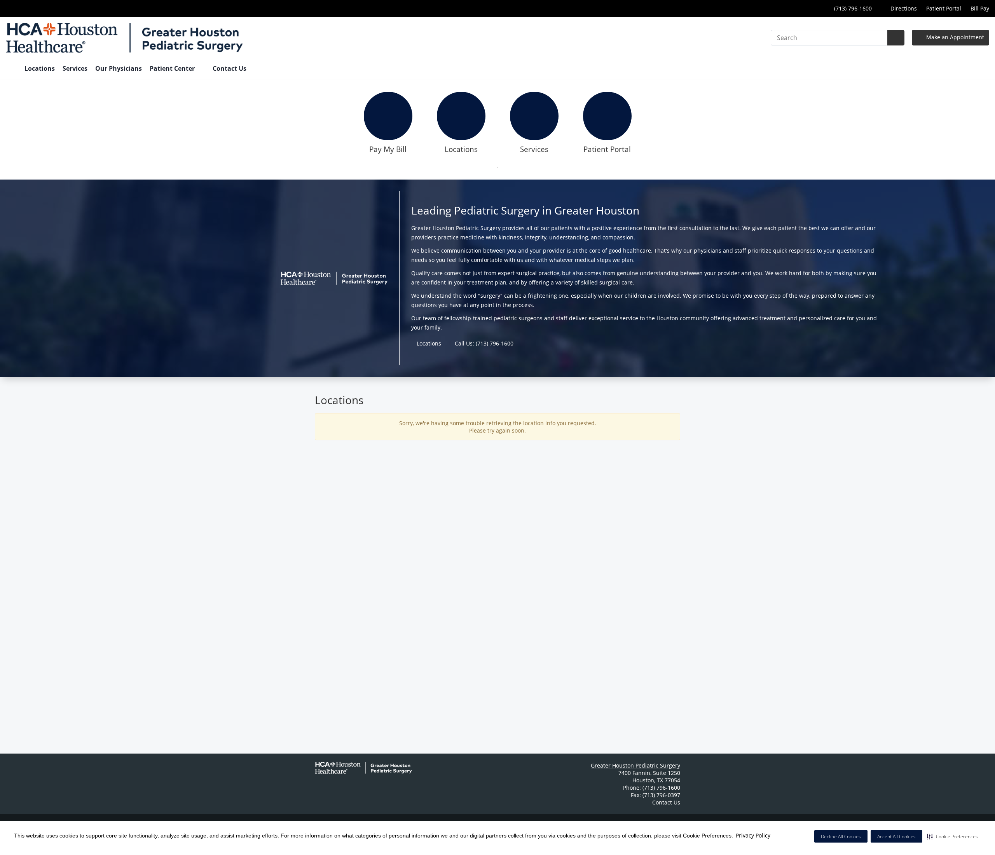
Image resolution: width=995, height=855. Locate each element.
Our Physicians (118, 68)
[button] (952, 836)
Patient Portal (943, 8)
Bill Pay (980, 8)
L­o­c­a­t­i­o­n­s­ (461, 149)
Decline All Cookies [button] (841, 836)
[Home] (11, 69)
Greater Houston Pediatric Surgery (635, 765)
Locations (39, 68)
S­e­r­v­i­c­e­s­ (534, 149)
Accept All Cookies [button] (896, 836)
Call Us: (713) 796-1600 (484, 343)
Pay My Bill (388, 149)
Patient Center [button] (173, 68)
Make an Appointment (954, 37)
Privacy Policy (753, 835)
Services (75, 68)
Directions (903, 8)
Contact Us (229, 68)
